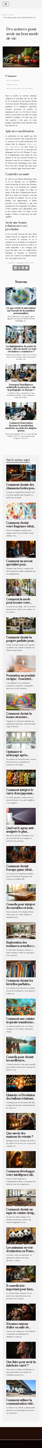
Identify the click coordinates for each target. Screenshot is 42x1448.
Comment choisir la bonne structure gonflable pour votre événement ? (19, 719)
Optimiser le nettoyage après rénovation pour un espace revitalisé (18, 757)
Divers (11, 14)
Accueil (4, 14)
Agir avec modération (12, 80)
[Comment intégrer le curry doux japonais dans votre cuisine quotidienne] (21, 778)
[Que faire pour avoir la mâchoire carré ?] (21, 1350)
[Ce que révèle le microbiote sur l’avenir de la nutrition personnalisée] (20, 296)
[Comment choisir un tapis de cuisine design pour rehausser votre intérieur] (21, 1197)
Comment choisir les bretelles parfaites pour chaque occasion (20, 984)
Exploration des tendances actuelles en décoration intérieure (21, 946)
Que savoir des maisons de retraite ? (19, 1135)
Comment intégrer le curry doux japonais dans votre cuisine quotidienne (19, 795)
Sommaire (12, 76)
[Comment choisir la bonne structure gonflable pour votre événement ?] (21, 701)
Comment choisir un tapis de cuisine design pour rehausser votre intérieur (20, 1215)
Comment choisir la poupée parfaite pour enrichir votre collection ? (20, 643)
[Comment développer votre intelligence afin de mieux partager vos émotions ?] (21, 1159)
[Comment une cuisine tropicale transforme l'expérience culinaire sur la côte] (21, 1007)
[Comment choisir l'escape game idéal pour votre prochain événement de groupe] (21, 854)
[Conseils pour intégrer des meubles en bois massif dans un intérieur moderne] (21, 892)
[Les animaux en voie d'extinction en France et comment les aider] (21, 1235)
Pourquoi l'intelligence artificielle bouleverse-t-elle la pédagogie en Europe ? (21, 387)
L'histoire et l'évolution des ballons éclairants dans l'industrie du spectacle (20, 1100)
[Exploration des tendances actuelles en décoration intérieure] (21, 930)
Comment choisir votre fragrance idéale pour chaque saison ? (20, 526)
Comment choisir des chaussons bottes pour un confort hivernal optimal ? (20, 490)
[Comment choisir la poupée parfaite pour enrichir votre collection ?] (21, 625)
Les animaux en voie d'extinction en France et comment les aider (20, 1251)
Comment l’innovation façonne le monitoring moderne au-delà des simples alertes (21, 427)
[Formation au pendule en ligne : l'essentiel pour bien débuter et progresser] (21, 663)
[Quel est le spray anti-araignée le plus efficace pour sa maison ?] (21, 816)
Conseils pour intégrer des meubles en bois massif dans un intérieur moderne (20, 910)
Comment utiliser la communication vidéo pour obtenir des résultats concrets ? (20, 1405)
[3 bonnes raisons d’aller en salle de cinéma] (21, 1312)
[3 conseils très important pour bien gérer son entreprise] (21, 1274)
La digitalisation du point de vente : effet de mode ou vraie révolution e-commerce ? (21, 349)
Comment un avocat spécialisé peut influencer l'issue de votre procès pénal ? (19, 566)
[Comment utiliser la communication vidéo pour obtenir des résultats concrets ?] (21, 1388)
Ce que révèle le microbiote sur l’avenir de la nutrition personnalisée (21, 311)
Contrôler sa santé (11, 84)
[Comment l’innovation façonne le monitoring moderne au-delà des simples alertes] (20, 411)
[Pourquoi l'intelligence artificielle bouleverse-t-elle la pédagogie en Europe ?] (20, 373)
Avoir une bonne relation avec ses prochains (19, 88)
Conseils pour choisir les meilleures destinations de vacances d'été (20, 1062)
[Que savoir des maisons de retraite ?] (21, 1121)
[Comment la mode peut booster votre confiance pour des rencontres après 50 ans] (21, 587)
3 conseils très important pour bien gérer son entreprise (19, 1289)
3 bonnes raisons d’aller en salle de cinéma (17, 1327)
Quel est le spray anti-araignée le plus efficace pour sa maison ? (20, 833)
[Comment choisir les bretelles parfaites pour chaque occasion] (21, 968)
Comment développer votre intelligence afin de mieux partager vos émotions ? (20, 1177)
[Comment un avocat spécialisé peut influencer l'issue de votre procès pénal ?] (21, 549)
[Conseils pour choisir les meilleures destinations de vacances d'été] (21, 1045)
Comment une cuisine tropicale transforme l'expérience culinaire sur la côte (20, 1024)
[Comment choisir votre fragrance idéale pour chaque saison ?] (21, 511)
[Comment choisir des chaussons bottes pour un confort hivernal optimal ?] (21, 473)
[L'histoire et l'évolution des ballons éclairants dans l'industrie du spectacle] (21, 1083)
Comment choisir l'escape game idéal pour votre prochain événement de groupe (20, 871)
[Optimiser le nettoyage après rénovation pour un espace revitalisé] (21, 739)
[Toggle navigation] (6, 4)
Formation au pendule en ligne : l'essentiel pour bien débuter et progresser (20, 681)
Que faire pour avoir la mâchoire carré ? (21, 1363)
